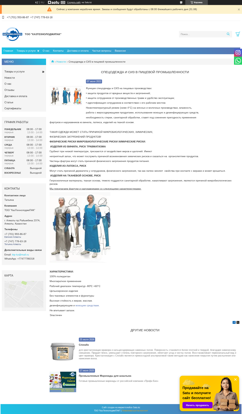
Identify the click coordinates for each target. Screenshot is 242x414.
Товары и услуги (26, 50)
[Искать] (228, 34)
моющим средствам (87, 305)
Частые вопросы (101, 50)
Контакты (58, 50)
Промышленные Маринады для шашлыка (105, 375)
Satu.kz (136, 407)
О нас (46, 50)
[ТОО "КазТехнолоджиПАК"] (12, 34)
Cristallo (84, 344)
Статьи (8, 102)
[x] (238, 323)
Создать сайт (74, 2)
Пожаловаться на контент (135, 410)
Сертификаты (12, 108)
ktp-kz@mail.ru (20, 254)
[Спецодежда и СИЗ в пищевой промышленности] (66, 96)
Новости (61, 61)
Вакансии (120, 50)
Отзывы (9, 89)
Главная (8, 50)
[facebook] (234, 323)
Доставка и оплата (78, 50)
